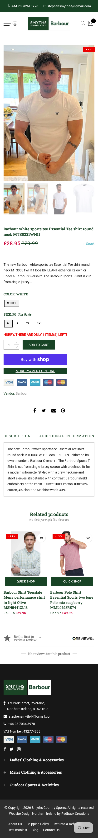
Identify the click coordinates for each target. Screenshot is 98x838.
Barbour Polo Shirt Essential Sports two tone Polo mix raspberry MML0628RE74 (71, 600)
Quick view (41, 538)
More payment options (35, 371)
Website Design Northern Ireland (32, 813)
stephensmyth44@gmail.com (30, 716)
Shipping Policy (38, 824)
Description (17, 436)
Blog (35, 830)
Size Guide (24, 314)
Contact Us (51, 830)
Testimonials (17, 830)
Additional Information (67, 436)
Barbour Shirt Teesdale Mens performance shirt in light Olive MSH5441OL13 (24, 600)
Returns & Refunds (67, 824)
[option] (49, 113)
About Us (15, 824)
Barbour (22, 393)
